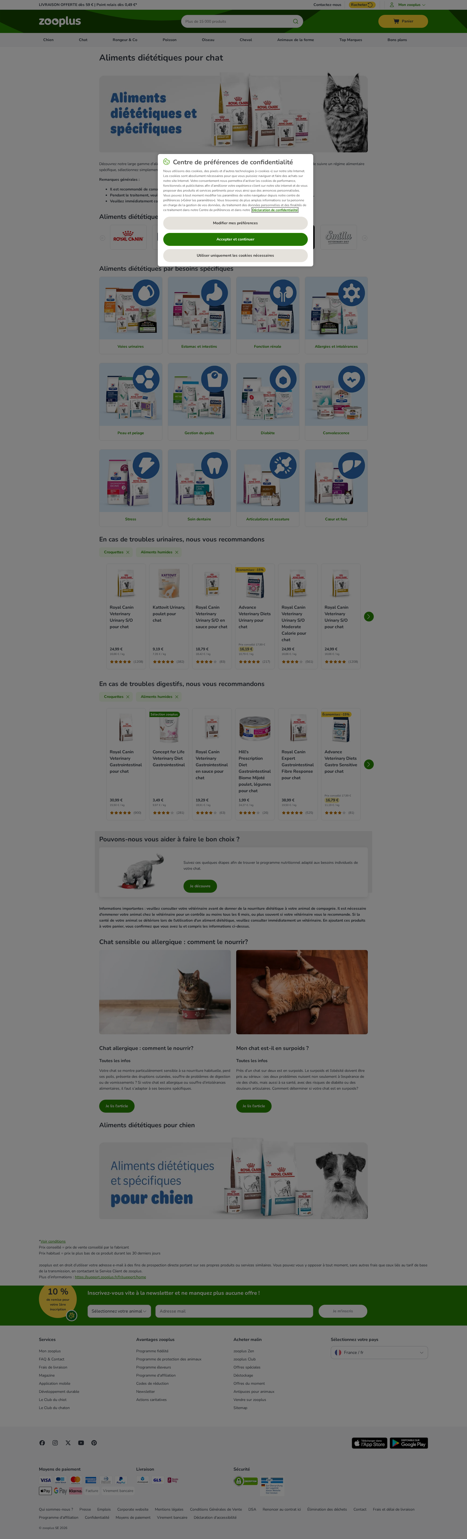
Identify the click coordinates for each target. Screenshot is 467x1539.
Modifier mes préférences (235, 223)
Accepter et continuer (235, 239)
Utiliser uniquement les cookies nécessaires (235, 255)
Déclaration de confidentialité (275, 210)
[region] (235, 210)
